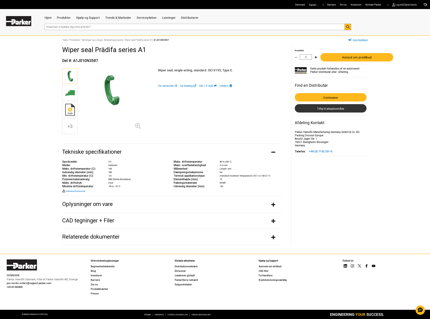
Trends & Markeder (118, 17)
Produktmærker (99, 289)
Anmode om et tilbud (270, 266)
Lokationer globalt (185, 275)
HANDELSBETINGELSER (200, 315)
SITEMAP (148, 315)
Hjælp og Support (88, 17)
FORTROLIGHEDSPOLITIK (179, 315)
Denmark (300, 4)
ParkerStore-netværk (186, 280)
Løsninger (169, 17)
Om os (343, 4)
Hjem (48, 17)
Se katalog (186, 85)
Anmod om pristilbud (357, 57)
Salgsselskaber (183, 284)
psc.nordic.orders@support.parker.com (29, 283)
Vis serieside (166, 85)
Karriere (331, 4)
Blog (93, 271)
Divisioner (180, 271)
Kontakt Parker (373, 4)
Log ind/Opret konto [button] (406, 4)
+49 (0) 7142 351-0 (320, 151)
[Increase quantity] (314, 59)
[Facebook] (366, 266)
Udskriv (224, 85)
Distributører (190, 17)
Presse (95, 293)
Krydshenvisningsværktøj (273, 280)
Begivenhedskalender (103, 266)
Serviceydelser (147, 17)
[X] (359, 266)
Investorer (356, 4)
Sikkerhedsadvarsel (75, 191)
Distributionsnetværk (186, 266)
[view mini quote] (425, 5)
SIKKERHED (160, 315)
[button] (315, 5)
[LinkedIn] (345, 266)
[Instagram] (352, 266)
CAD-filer (264, 271)
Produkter (64, 17)
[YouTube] (373, 266)
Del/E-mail (206, 85)
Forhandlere (265, 275)
